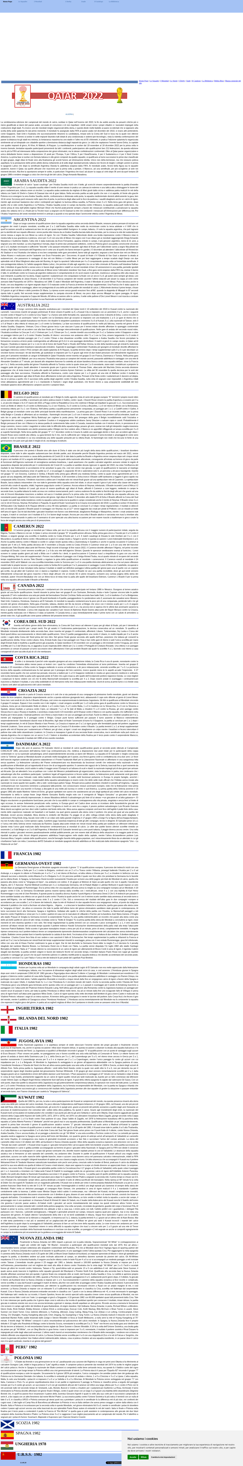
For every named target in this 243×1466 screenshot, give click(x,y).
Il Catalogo (196, 81)
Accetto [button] (133, 1457)
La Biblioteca (207, 81)
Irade (188, 81)
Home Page (143, 81)
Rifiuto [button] (144, 1457)
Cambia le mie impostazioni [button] (163, 1457)
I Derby (182, 81)
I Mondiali (164, 81)
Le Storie (173, 81)
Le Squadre (154, 81)
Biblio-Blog (219, 81)
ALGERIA (69, 114)
